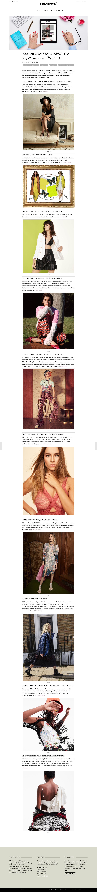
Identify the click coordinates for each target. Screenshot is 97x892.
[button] (27, 65)
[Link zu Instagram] (12, 1)
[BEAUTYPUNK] (48, 5)
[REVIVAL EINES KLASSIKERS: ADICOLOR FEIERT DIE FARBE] (1, 446)
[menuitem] (78, 1)
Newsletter (77, 1)
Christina (36, 62)
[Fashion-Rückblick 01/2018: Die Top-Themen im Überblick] (48, 33)
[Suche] (62, 10)
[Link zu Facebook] (10, 1)
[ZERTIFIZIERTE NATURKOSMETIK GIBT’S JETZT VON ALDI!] (96, 446)
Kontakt (85, 1)
